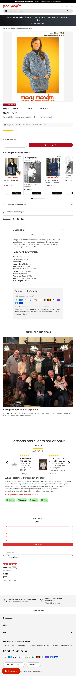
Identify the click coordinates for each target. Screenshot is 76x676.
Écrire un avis (38, 544)
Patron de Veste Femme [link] (30, 186)
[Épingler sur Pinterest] (22, 219)
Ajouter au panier (50, 145)
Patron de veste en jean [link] (11, 181)
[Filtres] (5, 557)
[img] (38, 448)
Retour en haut (38, 610)
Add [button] (16, 193)
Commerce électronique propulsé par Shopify (29, 671)
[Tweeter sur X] (13, 219)
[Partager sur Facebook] (18, 219)
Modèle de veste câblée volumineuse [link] (53, 181)
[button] (67, 11)
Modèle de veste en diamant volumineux (21, 28)
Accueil (5, 28)
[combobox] (38, 11)
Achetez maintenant (56, 1)
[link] (12, 167)
